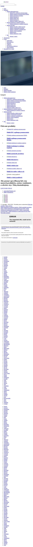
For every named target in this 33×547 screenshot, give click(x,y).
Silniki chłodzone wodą (15, 33)
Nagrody (9, 43)
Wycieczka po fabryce (12, 46)
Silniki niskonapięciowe (12, 11)
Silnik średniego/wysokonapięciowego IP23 (15, 209)
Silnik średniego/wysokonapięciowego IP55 (14, 208)
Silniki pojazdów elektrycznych (17, 26)
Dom (5, 8)
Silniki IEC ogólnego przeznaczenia (18, 13)
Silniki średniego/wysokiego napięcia (16, 22)
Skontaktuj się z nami (9, 49)
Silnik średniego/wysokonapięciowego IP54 (19, 211)
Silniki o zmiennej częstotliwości (18, 29)
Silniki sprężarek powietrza (16, 15)
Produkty (6, 10)
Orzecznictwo (10, 42)
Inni (8, 35)
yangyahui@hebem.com (10, 191)
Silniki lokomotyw (14, 17)
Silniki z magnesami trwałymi (17, 28)
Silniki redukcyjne (14, 18)
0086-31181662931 (8, 192)
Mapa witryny (9, 206)
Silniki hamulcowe (14, 19)
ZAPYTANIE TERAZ (6, 188)
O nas (5, 39)
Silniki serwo (13, 32)
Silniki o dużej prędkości (16, 31)
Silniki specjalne (11, 25)
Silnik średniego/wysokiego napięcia (9, 207)
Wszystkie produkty (5, 212)
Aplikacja (9, 44)
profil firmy (9, 40)
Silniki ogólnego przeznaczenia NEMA (19, 14)
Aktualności (7, 37)
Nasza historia (10, 47)
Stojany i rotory (13, 36)
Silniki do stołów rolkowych (17, 21)
